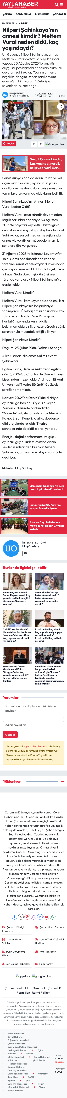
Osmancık (42, 14)
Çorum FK (59, 14)
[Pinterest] (27, 917)
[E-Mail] (25, 553)
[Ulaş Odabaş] (11, 548)
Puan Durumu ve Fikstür (13, 953)
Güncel (29, 1053)
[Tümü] (62, 781)
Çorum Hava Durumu (52, 927)
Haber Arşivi (46, 963)
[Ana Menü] (61, 4)
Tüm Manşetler (47, 951)
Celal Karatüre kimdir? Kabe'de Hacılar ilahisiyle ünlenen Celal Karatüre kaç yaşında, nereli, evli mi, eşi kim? (17, 635)
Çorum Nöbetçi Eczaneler (13, 929)
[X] (21, 917)
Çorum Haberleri (16, 1043)
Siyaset (11, 1080)
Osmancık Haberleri (17, 1073)
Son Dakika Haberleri (18, 963)
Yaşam (42, 1087)
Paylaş (10, 143)
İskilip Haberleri (15, 1057)
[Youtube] (46, 917)
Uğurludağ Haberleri (18, 1087)
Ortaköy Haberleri (16, 1070)
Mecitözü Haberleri (17, 1063)
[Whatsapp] (52, 917)
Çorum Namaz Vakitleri (13, 941)
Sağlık (31, 1077)
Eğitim (40, 1050)
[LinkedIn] (40, 917)
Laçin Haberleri (38, 1060)
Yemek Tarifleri (15, 1090)
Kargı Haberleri (42, 1057)
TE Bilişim (59, 1061)
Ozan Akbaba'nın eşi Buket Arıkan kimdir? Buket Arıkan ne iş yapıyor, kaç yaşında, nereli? (47, 598)
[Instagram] (33, 917)
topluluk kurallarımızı (35, 746)
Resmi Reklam (41, 992)
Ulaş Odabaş (30, 546)
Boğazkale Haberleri (18, 1040)
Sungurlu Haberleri (17, 1083)
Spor (27, 1080)
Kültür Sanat (13, 1060)
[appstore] (23, 976)
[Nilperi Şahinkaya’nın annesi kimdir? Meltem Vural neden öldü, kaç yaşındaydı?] (33, 119)
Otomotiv (43, 1073)
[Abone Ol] (56, 144)
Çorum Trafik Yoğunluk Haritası (50, 941)
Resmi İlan (23, 992)
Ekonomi (11, 1053)
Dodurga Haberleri (17, 1050)
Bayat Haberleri (15, 1036)
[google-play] (42, 976)
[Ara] (57, 4)
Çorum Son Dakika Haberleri (22, 1046)
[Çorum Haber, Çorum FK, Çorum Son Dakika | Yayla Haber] (20, 5)
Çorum (7, 14)
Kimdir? (24, 23)
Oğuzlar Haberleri (16, 1067)
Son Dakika (23, 14)
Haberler (8, 23)
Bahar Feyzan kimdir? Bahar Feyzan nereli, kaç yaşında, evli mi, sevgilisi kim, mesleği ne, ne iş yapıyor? (16, 598)
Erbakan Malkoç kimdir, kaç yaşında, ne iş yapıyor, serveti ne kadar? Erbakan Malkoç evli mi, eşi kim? (49, 635)
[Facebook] (14, 917)
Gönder (10, 734)
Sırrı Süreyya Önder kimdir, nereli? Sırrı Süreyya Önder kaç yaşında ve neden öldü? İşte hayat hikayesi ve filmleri (16, 673)
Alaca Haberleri (15, 1033)
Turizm (40, 1083)
